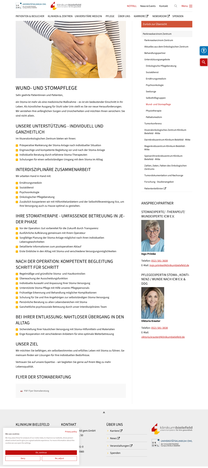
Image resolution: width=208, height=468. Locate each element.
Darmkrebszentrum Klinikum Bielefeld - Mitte (167, 139)
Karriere (114, 431)
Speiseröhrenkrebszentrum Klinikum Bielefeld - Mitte (163, 157)
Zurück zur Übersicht (155, 24)
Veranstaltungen (119, 446)
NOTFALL (132, 6)
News (113, 438)
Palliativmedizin (154, 117)
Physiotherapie (153, 110)
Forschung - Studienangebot (159, 182)
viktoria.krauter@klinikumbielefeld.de (163, 337)
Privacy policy (71, 431)
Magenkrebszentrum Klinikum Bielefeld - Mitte (165, 147)
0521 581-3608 (159, 261)
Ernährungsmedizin (156, 78)
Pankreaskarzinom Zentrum (157, 34)
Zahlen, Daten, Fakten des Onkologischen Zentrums (165, 167)
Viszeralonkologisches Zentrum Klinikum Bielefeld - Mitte (165, 131)
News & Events (148, 6)
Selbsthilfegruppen (156, 98)
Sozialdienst (152, 72)
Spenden (115, 453)
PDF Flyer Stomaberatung (36, 390)
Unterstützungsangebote (157, 59)
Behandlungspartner (155, 53)
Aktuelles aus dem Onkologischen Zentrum (166, 46)
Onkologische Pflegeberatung (161, 66)
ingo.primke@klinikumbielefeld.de (169, 265)
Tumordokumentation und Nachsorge (163, 175)
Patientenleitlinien (153, 188)
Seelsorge (151, 91)
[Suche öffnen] (203, 62)
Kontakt (163, 6)
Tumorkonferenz (153, 123)
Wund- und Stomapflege (158, 104)
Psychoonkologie (155, 85)
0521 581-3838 (159, 328)
